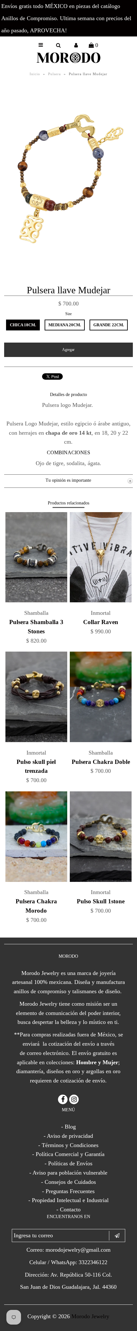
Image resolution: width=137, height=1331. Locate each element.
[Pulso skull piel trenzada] (36, 740)
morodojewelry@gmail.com (78, 1250)
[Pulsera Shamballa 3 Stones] (36, 600)
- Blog (68, 1126)
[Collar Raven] (101, 600)
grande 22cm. (108, 324)
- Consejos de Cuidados (68, 1182)
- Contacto (68, 1209)
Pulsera (54, 74)
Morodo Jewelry (90, 1316)
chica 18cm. (23, 324)
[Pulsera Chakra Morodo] (36, 880)
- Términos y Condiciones (68, 1145)
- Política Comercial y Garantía (68, 1154)
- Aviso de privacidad (68, 1136)
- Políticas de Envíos (68, 1163)
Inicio (35, 74)
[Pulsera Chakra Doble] (101, 740)
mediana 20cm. (64, 324)
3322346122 (93, 1262)
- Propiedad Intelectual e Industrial (68, 1200)
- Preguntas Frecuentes (68, 1191)
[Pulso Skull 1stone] (101, 880)
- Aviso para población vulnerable (68, 1172)
